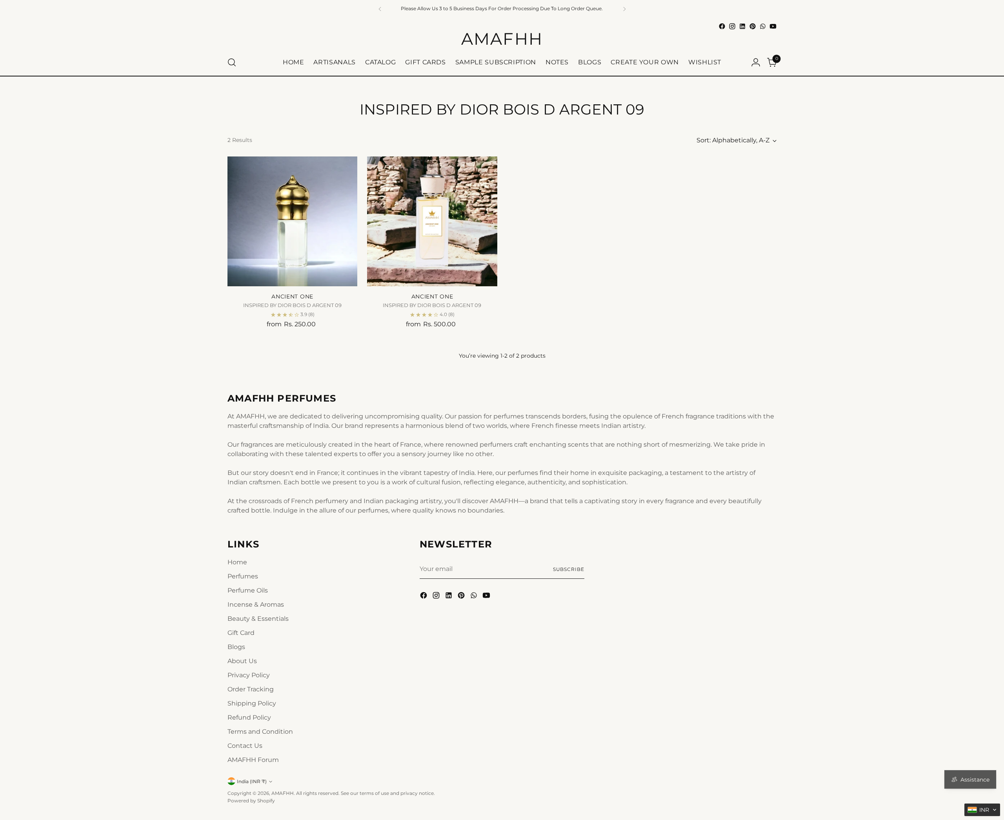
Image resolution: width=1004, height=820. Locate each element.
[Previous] (380, 9)
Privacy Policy (248, 675)
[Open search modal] (232, 62)
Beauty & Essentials (258, 618)
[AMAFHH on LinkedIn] (742, 26)
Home (237, 562)
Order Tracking (250, 689)
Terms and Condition (260, 731)
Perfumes (242, 576)
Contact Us (244, 745)
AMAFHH (282, 793)
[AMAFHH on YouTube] (773, 26)
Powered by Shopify (251, 801)
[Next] (624, 9)
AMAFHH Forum (253, 760)
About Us (242, 661)
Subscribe (568, 569)
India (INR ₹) (252, 781)
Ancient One (292, 296)
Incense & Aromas (255, 604)
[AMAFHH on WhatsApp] (762, 26)
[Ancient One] (292, 221)
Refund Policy (249, 717)
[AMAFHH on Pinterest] (752, 26)
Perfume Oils (247, 590)
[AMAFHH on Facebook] (722, 26)
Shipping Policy (251, 703)
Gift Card (241, 632)
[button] (982, 810)
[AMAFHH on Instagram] (732, 26)
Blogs (236, 647)
